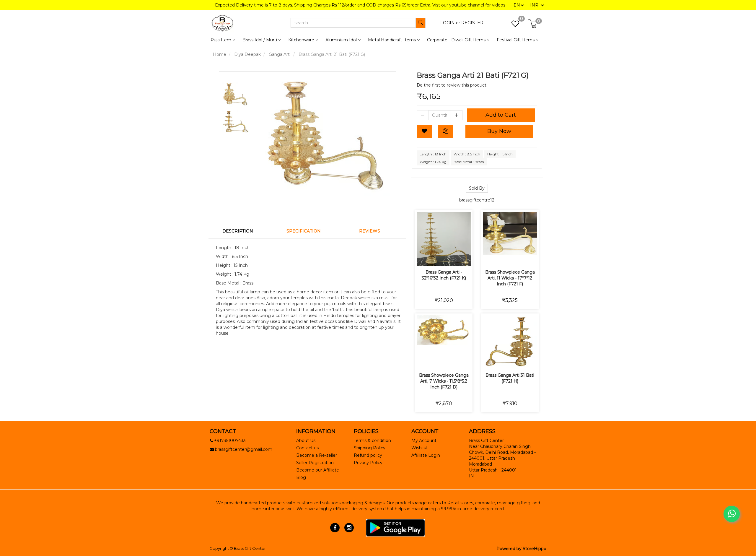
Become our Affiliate (317, 470)
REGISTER (472, 22)
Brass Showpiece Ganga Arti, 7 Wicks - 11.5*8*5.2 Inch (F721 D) (444, 381)
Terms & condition (372, 440)
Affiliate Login (425, 455)
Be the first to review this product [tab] (451, 85)
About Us (305, 440)
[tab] (241, 231)
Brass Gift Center (250, 548)
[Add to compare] (450, 257)
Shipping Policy (369, 448)
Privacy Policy (368, 462)
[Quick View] (464, 257)
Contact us (307, 448)
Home (219, 54)
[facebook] (335, 527)
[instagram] (348, 527)
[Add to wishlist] (437, 257)
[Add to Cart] (423, 257)
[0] (512, 25)
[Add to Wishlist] (424, 131)
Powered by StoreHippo (521, 548)
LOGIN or (450, 22)
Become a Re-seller (316, 455)
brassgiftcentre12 (476, 200)
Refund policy (368, 455)
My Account (423, 440)
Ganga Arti (280, 54)
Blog (301, 477)
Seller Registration (315, 462)
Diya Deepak (247, 54)
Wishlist (419, 448)
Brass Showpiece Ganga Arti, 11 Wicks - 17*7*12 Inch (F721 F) (510, 278)
